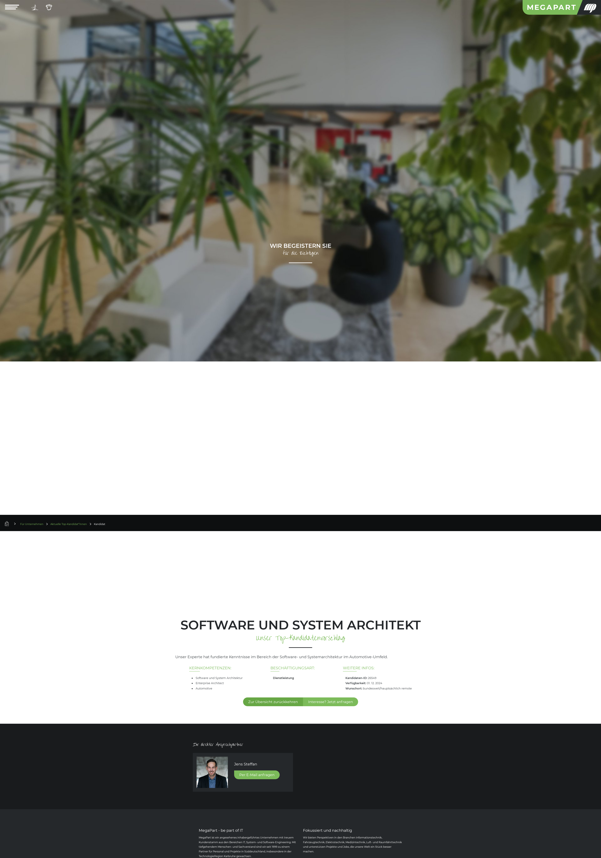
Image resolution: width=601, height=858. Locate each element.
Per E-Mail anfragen (257, 775)
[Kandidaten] (34, 7)
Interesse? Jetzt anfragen (330, 702)
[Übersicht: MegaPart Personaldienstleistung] (11, 523)
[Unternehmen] (49, 7)
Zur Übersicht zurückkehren (273, 702)
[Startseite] (562, 7)
